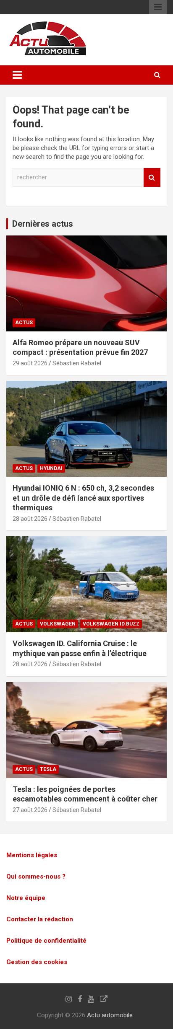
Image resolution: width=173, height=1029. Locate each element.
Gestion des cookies (36, 962)
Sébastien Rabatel (76, 363)
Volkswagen (58, 624)
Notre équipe (25, 898)
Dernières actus (42, 224)
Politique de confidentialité (46, 940)
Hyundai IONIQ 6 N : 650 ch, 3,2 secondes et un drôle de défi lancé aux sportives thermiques (83, 497)
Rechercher (152, 177)
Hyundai (51, 468)
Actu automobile (110, 1015)
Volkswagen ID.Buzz (111, 624)
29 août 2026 (30, 363)
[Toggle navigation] (17, 75)
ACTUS (24, 323)
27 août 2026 (30, 810)
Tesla (48, 769)
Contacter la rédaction (39, 919)
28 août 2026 (30, 518)
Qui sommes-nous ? (36, 876)
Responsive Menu (158, 7)
